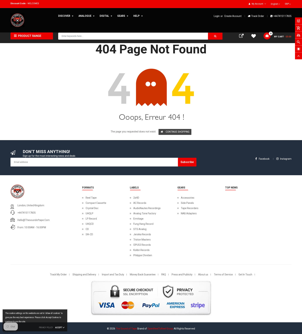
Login (217, 16)
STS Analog (139, 229)
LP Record (91, 218)
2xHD (136, 197)
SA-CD (89, 234)
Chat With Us (10, 332)
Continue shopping (177, 131)
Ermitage (138, 218)
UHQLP (89, 213)
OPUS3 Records (142, 244)
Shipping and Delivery (84, 274)
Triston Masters (142, 239)
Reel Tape (91, 197)
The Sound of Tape (126, 328)
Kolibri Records (141, 250)
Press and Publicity (182, 274)
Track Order (257, 16)
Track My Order (58, 274)
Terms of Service (223, 274)
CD (87, 229)
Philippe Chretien (142, 255)
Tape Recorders (189, 208)
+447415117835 (282, 16)
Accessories (187, 197)
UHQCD (90, 223)
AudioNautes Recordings (147, 208)
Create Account (233, 16)
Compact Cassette (96, 203)
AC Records (139, 203)
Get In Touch (245, 274)
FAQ (163, 274)
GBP (288, 3)
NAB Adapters (189, 213)
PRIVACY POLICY (46, 327)
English (275, 4)
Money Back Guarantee (143, 274)
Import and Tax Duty (113, 274)
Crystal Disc (92, 208)
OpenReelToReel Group (160, 328)
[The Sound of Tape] (17, 191)
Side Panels (187, 203)
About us (203, 274)
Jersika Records (142, 234)
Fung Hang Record (143, 223)
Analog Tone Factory (144, 213)
